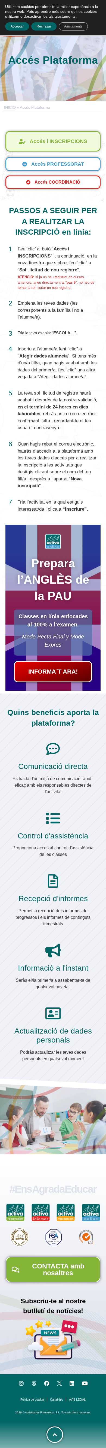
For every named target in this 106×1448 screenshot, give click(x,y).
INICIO (10, 107)
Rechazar (44, 26)
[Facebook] (46, 1383)
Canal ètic (56, 1399)
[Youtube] (84, 1383)
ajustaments (65, 16)
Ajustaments (73, 26)
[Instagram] (21, 1383)
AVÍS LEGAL (77, 1399)
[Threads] (34, 1383)
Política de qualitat (32, 1399)
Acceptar (17, 26)
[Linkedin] (72, 1383)
